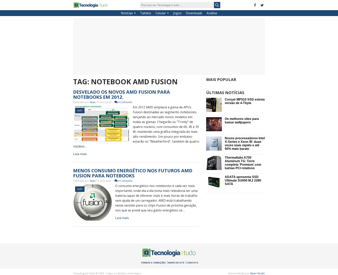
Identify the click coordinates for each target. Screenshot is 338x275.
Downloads (194, 13)
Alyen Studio (257, 273)
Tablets (145, 13)
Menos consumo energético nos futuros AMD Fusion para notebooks (132, 173)
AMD (80, 110)
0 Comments (125, 102)
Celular (161, 13)
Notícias (127, 13)
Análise (212, 13)
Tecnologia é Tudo (90, 5)
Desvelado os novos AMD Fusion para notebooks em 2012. (121, 94)
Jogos (177, 13)
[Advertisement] (169, 46)
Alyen (93, 102)
